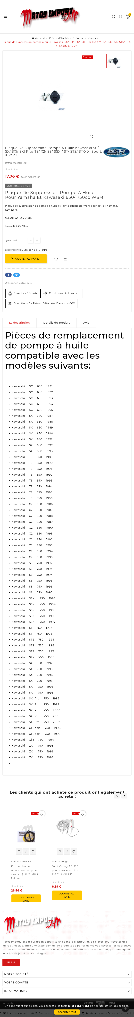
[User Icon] (120, 17)
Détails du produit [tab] (56, 322)
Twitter (16, 275)
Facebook (8, 275)
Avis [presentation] (86, 322)
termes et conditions (75, 1005)
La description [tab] (19, 322)
